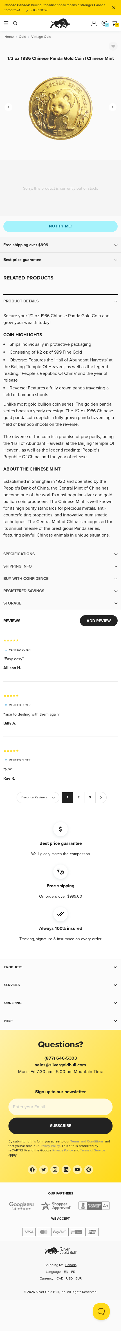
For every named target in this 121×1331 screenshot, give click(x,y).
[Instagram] (54, 1169)
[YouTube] (77, 1169)
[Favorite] (113, 46)
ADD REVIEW (99, 621)
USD (69, 1278)
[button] (60, 245)
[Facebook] (32, 1169)
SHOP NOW (39, 10)
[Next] (112, 107)
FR (73, 1272)
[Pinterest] (88, 1169)
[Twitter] (43, 1169)
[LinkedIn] (66, 1169)
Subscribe (60, 1125)
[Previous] (8, 107)
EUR (78, 1278)
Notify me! (60, 226)
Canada (71, 1265)
